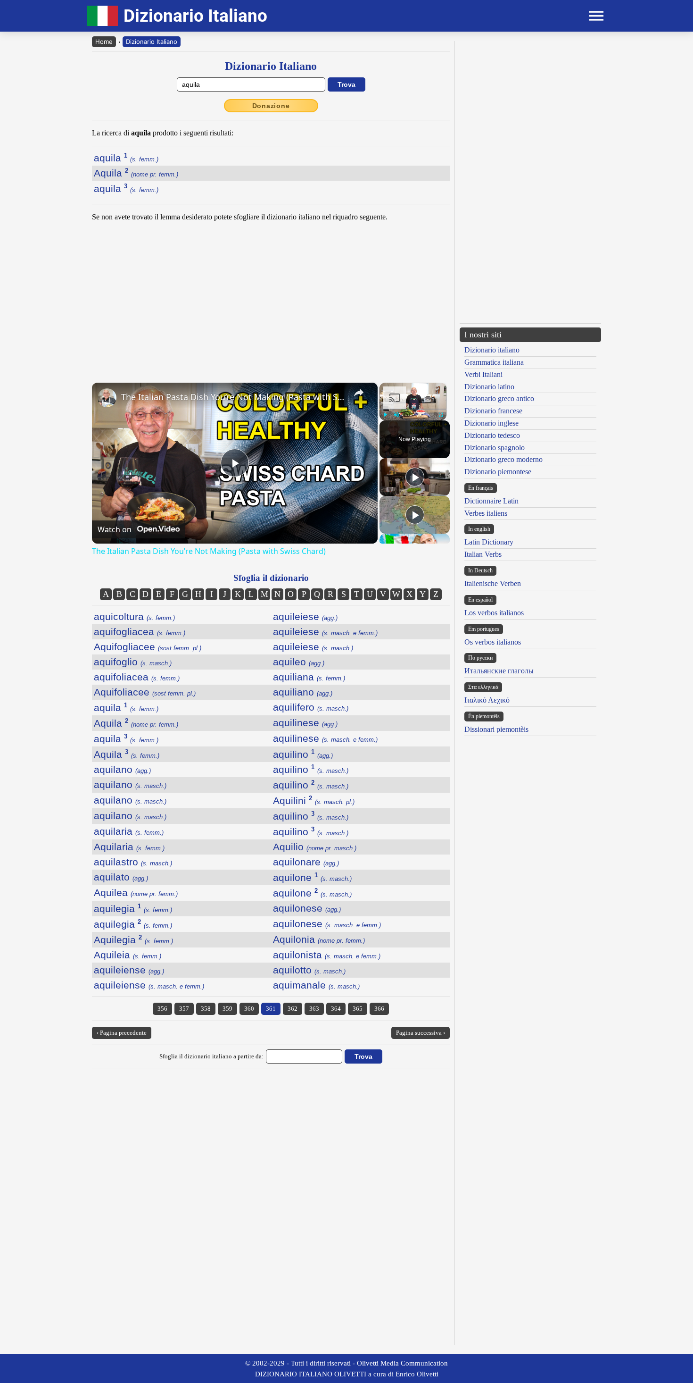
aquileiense (129, 969)
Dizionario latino (489, 387)
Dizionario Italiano (151, 41)
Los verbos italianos (494, 613)
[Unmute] (396, 414)
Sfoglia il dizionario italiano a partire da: (211, 1056)
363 (314, 1008)
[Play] (385, 414)
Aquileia (127, 954)
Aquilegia (133, 939)
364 (336, 1008)
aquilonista (326, 954)
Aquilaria (129, 846)
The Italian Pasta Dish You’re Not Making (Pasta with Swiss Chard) (233, 396)
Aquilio (314, 846)
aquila (126, 157)
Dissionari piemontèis (496, 729)
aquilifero (310, 707)
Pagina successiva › (420, 1032)
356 (162, 1008)
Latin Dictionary (488, 542)
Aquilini (314, 800)
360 (249, 1008)
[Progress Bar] (413, 409)
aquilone (312, 877)
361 (271, 1008)
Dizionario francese (493, 411)
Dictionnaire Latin (491, 501)
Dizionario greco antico (499, 398)
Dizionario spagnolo (494, 448)
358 (206, 1008)
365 (358, 1008)
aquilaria (129, 831)
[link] (107, 397)
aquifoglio (133, 661)
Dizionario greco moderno (503, 459)
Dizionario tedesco (492, 435)
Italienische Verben (492, 583)
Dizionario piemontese (497, 472)
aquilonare (306, 861)
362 (292, 1008)
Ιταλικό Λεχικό (487, 700)
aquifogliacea (139, 631)
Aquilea (136, 892)
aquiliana (309, 676)
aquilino (303, 754)
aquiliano (302, 692)
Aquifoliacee (145, 692)
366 (379, 1008)
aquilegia (133, 908)
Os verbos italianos (492, 642)
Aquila (136, 173)
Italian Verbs (483, 554)
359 (227, 1008)
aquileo (298, 661)
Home (104, 41)
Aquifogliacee (147, 646)
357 (184, 1008)
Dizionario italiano (492, 350)
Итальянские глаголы (499, 671)
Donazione (271, 105)
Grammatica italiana (494, 362)
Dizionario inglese (491, 423)
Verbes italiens (485, 513)
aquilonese (307, 908)
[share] (358, 392)
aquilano (122, 769)
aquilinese (305, 722)
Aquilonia (319, 939)
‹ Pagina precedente (122, 1032)
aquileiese (305, 616)
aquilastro (133, 861)
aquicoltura (134, 616)
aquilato (121, 877)
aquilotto (309, 969)
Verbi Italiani (483, 374)
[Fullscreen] (440, 414)
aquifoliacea (137, 676)
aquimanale (316, 985)
